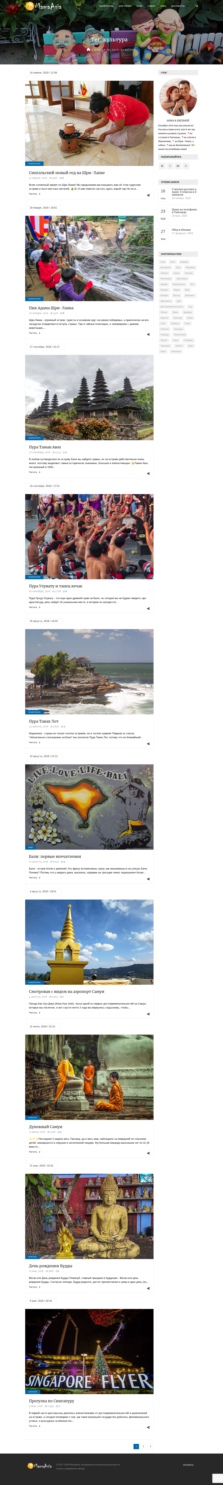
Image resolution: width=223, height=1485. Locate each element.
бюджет (164, 290)
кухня (190, 318)
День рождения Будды (50, 1266)
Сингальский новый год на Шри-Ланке (67, 172)
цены (163, 352)
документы (166, 301)
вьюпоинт (189, 296)
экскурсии (176, 352)
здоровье (187, 312)
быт (192, 284)
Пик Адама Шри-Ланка (51, 308)
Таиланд (188, 273)
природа (165, 335)
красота (164, 318)
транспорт (165, 346)
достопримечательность (172, 307)
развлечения (180, 335)
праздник (178, 329)
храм (190, 346)
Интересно (166, 268)
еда (190, 307)
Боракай (184, 262)
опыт (163, 324)
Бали (139, 6)
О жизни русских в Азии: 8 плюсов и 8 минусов (184, 192)
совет (175, 340)
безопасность (179, 284)
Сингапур (32, 1392)
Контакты (188, 1465)
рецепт (164, 340)
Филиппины (106, 6)
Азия (163, 6)
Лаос (178, 268)
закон (175, 312)
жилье (164, 312)
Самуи (151, 6)
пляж (187, 324)
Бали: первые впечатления (55, 856)
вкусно (176, 296)
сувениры (188, 340)
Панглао (164, 273)
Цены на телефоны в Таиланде (184, 211)
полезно (165, 329)
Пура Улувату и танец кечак (55, 586)
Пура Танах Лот (44, 721)
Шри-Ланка (125, 6)
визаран (164, 296)
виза (187, 290)
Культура (32, 1118)
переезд (175, 324)
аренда (164, 284)
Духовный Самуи (45, 1126)
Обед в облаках (181, 229)
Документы (178, 6)
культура (178, 318)
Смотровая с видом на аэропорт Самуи (66, 991)
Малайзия (190, 268)
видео (176, 290)
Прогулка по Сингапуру (51, 1401)
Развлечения (34, 164)
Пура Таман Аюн (45, 447)
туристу (179, 346)
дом (179, 301)
